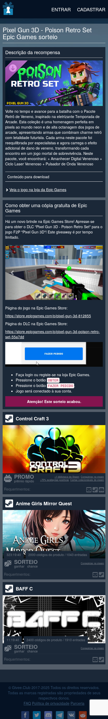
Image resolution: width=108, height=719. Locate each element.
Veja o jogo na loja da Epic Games (37, 189)
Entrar (61, 9)
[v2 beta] (8, 9)
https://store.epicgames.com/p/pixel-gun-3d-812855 (48, 315)
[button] (12, 272)
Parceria (77, 703)
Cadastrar (91, 9)
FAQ (27, 703)
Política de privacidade (50, 703)
